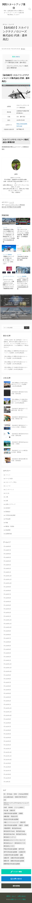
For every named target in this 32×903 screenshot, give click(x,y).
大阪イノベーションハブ (11, 822)
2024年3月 (8, 653)
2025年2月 (8, 612)
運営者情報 (16, 886)
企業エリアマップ (10, 504)
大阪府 (26, 825)
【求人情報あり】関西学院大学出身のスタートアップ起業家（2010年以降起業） (15, 352)
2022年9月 (8, 719)
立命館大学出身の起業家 (11, 855)
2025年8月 (8, 590)
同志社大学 (14, 816)
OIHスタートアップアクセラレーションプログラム (16, 803)
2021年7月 (8, 770)
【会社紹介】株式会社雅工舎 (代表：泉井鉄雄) (19, 459)
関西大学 (6, 861)
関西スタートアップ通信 (18, 899)
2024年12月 (8, 620)
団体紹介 (10, 254)
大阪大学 (22, 822)
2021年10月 (8, 759)
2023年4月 (8, 693)
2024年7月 (8, 638)
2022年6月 (8, 730)
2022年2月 (8, 745)
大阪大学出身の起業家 (10, 825)
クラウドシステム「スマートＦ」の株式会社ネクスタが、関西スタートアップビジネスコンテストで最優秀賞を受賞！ (8, 284)
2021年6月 (8, 774)
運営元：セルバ (11, 896)
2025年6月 (8, 598)
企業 (6, 500)
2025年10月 (8, 583)
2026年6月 (8, 554)
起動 (21, 855)
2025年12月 (8, 576)
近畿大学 (6, 858)
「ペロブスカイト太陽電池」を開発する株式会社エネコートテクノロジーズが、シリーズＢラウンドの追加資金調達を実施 (22, 283)
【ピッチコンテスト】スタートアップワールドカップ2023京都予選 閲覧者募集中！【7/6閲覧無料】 (23, 234)
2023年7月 (8, 682)
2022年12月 (8, 708)
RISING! (10, 807)
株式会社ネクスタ (20, 843)
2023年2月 (8, 701)
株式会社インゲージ (10, 837)
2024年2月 (8, 656)
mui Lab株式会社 (8, 797)
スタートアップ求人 (11, 482)
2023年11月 (8, 667)
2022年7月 (8, 726)
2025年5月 (8, 601)
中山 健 (6, 810)
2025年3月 (8, 609)
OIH (5, 800)
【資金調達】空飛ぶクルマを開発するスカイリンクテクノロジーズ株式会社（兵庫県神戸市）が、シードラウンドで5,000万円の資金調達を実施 (9, 235)
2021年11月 (8, 756)
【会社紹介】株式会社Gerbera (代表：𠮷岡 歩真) (19, 434)
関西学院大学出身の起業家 (12, 864)
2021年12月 (8, 752)
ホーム (5, 24)
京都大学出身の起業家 (10, 813)
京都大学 (12, 810)
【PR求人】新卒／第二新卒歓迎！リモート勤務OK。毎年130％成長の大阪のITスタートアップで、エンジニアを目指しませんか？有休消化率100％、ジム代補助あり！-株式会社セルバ (16, 343)
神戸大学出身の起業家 (10, 852)
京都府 (21, 813)
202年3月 (7, 781)
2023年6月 (8, 686)
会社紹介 (7, 508)
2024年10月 (8, 627)
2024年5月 (8, 645)
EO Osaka (9, 794)
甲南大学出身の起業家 (10, 849)
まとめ (7, 493)
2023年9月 (8, 675)
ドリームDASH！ (19, 807)
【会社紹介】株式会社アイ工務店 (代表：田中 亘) (19, 409)
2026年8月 (8, 546)
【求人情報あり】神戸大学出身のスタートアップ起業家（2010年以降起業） (15, 363)
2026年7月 (8, 550)
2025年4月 (8, 605)
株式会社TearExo (21, 834)
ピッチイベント (9, 489)
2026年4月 (8, 561)
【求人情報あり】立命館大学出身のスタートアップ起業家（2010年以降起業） (15, 368)
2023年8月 (8, 679)
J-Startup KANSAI (23, 794)
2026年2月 (8, 568)
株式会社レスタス (9, 846)
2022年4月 (8, 737)
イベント (7, 475)
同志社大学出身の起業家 (11, 819)
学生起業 (7, 519)
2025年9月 (8, 587)
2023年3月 (8, 697)
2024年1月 (8, 660)
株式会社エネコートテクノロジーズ (14, 840)
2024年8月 (8, 634)
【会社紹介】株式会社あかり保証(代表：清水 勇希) (23, 258)
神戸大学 (21, 849)
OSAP (5, 807)
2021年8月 (8, 767)
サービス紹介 (9, 478)
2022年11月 (8, 712)
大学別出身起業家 (10, 515)
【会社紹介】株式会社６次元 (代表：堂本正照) (19, 392)
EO (4, 794)
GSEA (15, 794)
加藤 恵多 (6, 816)
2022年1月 (8, 748)
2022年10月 (8, 715)
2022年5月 (8, 734)
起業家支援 (8, 533)
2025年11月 (8, 579)
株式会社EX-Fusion (9, 831)
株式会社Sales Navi (9, 834)
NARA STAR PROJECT (21, 797)
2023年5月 (8, 690)
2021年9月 (8, 763)
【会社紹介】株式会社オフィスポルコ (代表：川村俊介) (19, 426)
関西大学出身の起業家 (17, 861)
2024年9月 (8, 631)
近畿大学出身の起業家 (17, 858)
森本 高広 (4, 207)
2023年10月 (8, 671)
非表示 (17, 56)
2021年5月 (8, 778)
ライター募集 (17, 871)
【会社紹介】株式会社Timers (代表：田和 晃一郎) (19, 417)
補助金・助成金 (9, 526)
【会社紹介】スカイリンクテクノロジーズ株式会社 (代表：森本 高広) (16, 61)
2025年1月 (8, 616)
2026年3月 (8, 565)
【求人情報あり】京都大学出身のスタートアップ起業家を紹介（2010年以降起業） (19, 401)
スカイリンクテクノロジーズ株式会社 (15, 205)
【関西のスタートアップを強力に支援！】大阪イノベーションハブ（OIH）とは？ (8, 260)
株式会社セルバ (8, 843)
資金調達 (24, 276)
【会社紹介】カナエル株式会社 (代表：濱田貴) (19, 451)
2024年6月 (8, 642)
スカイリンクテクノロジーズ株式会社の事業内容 (17, 67)
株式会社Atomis (16, 828)
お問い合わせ (17, 879)
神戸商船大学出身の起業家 (14, 207)
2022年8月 (8, 723)
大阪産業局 (7, 828)
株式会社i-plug (20, 831)
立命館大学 (22, 852)
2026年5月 (8, 557)
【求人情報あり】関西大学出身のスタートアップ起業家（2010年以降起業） (15, 357)
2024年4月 (8, 649)
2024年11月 (8, 623)
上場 (6, 497)
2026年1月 (8, 572)
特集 (6, 522)
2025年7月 (8, 594)
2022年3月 (8, 741)
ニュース (11, 24)
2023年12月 (8, 664)
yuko (23, 48)
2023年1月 (8, 704)
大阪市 (21, 825)
